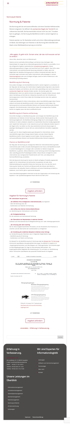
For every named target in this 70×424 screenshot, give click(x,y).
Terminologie (42, 366)
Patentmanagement (15, 76)
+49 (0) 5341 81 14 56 (17, 366)
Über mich (41, 369)
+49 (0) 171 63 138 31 (17, 364)
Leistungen (41, 360)
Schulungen (11, 409)
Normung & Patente (14, 17)
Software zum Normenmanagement (48, 363)
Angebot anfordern (35, 191)
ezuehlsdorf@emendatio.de (19, 362)
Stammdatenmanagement (15, 393)
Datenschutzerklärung (38, 417)
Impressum (27, 417)
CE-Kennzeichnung (13, 406)
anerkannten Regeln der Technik (43, 29)
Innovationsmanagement (15, 390)
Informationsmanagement (15, 387)
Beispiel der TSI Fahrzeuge (51, 241)
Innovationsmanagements (41, 66)
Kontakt (40, 372)
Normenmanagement (14, 397)
